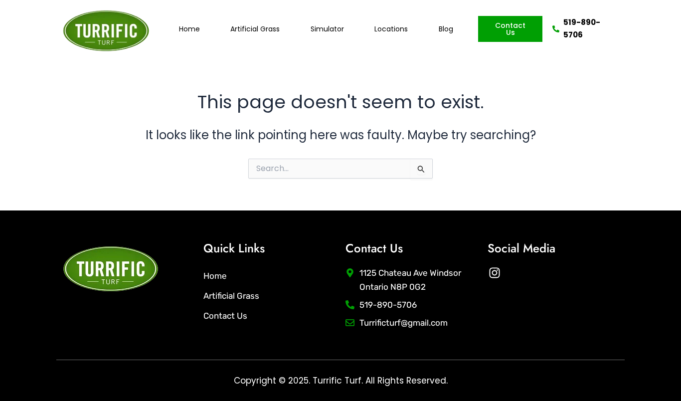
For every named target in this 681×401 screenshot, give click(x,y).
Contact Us (225, 316)
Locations (391, 29)
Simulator (327, 29)
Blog (446, 29)
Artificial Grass (255, 29)
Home (189, 29)
